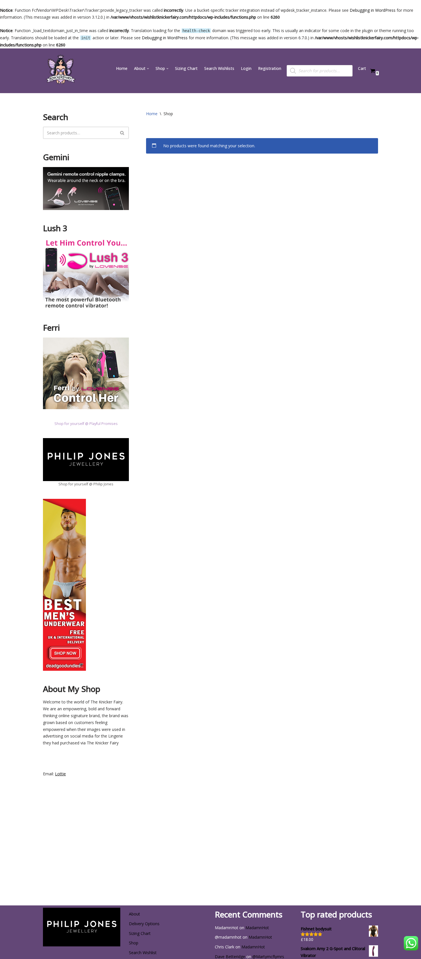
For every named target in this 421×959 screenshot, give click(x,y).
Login (246, 68)
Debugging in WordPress (373, 10)
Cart (362, 68)
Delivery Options (144, 923)
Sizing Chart (186, 68)
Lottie (60, 773)
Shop (133, 943)
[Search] (122, 133)
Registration (269, 68)
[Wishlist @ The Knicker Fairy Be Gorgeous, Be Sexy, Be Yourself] (60, 71)
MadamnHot (257, 927)
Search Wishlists (219, 68)
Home (121, 68)
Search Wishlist (143, 952)
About (134, 914)
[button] (148, 69)
